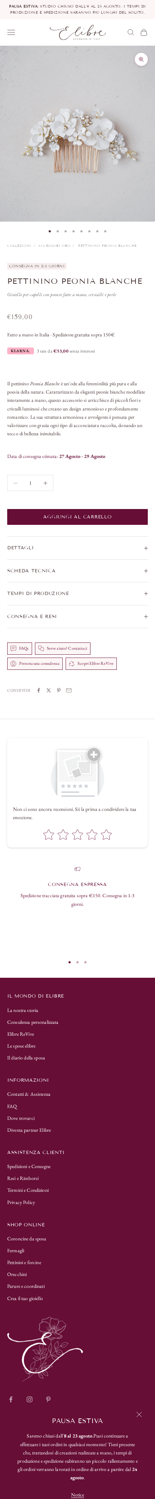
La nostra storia (22, 1010)
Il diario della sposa (26, 1057)
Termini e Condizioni (28, 1190)
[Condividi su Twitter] (49, 690)
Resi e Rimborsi (23, 1178)
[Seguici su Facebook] (10, 1399)
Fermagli (15, 1250)
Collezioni (19, 246)
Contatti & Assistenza (28, 1094)
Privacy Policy (21, 1202)
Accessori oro (54, 246)
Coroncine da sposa (26, 1238)
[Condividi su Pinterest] (59, 690)
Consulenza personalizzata (33, 1022)
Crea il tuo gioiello (25, 1298)
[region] (77, 908)
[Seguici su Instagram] (29, 1399)
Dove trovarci (21, 1118)
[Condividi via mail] (69, 690)
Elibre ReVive (20, 1034)
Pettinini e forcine (24, 1262)
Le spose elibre (21, 1046)
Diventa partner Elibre (29, 1130)
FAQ (12, 1106)
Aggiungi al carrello (77, 517)
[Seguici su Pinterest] (48, 1399)
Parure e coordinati (26, 1286)
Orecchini (17, 1274)
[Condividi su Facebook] (38, 690)
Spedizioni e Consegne (28, 1166)
